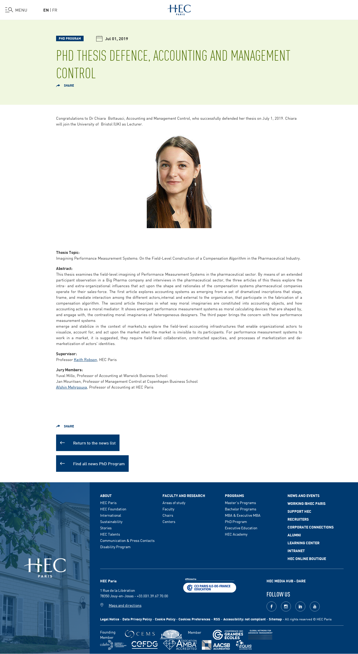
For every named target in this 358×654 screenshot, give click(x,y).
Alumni (294, 534)
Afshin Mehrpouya (71, 387)
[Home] (179, 9)
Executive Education (241, 527)
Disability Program (115, 546)
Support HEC (299, 511)
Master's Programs (240, 502)
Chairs (167, 515)
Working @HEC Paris (307, 503)
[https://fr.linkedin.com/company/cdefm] (113, 645)
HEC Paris (108, 502)
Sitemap (275, 618)
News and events (303, 495)
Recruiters (298, 519)
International (110, 515)
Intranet (296, 550)
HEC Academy (236, 534)
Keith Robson (85, 359)
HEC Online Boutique (307, 558)
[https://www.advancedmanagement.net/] (260, 635)
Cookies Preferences (194, 618)
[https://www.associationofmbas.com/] (180, 645)
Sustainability (111, 521)
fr (54, 10)
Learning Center (303, 542)
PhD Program (236, 521)
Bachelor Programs (240, 508)
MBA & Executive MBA (243, 515)
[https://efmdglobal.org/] (243, 645)
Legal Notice (109, 618)
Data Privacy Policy (137, 618)
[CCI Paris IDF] (209, 584)
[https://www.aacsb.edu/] (216, 645)
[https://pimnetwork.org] (171, 635)
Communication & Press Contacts (127, 540)
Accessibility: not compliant (244, 618)
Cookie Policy (165, 618)
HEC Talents (110, 534)
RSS (217, 618)
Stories (106, 527)
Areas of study (173, 502)
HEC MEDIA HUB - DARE (286, 580)
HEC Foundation (113, 508)
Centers (168, 521)
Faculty (168, 508)
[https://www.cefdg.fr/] (145, 645)
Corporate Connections (311, 527)
